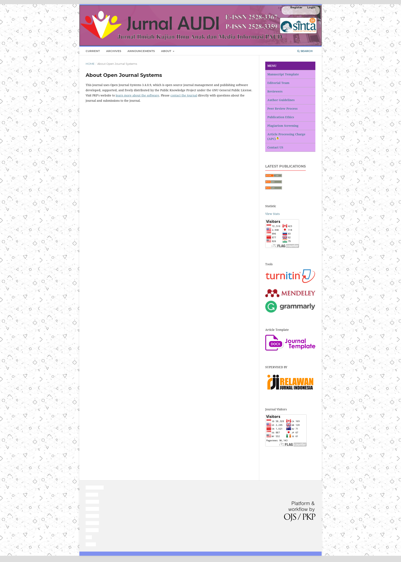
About (166, 51)
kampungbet (95, 488)
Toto (89, 537)
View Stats (272, 214)
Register (296, 7)
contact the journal (183, 95)
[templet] (290, 350)
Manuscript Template (283, 74)
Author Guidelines (281, 100)
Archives (113, 51)
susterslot (92, 502)
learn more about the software (137, 95)
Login (311, 7)
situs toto (92, 495)
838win (91, 544)
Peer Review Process (282, 108)
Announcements (141, 51)
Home (90, 63)
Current (93, 51)
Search (306, 51)
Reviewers (275, 91)
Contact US (275, 147)
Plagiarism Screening (282, 126)
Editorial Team (278, 83)
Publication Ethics (280, 117)
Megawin (92, 530)
